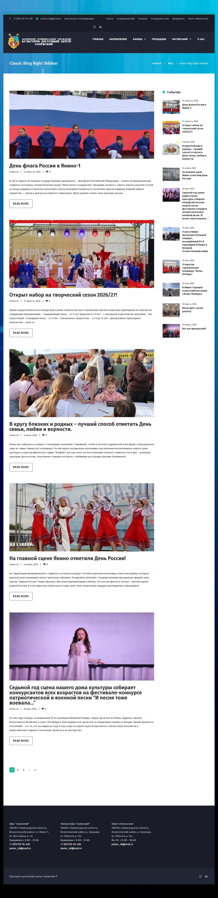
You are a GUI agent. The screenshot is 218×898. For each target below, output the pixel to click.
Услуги (109, 18)
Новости (14, 172)
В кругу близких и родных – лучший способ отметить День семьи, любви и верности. (80, 426)
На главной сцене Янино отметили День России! (67, 558)
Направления (118, 39)
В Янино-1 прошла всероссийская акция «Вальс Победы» (194, 290)
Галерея (142, 18)
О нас (201, 39)
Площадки (159, 39)
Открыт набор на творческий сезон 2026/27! (63, 295)
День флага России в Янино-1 (44, 166)
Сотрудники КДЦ (126, 18)
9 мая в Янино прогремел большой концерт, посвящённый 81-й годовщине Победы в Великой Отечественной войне (195, 241)
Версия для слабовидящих (79, 18)
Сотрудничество (160, 18)
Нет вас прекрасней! (194, 328)
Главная (97, 39)
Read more (21, 203)
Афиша (137, 39)
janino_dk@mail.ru (51, 18)
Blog (170, 63)
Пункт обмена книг (198, 18)
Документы (178, 18)
